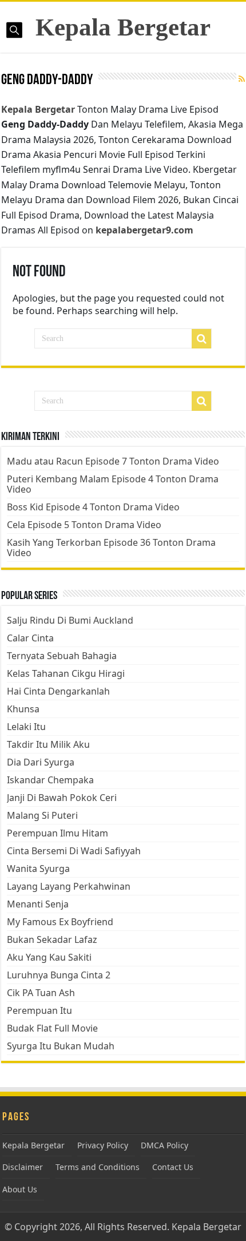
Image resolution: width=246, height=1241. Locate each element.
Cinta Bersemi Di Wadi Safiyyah (74, 850)
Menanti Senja (38, 904)
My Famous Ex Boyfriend (60, 921)
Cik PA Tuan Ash (41, 992)
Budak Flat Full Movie (52, 1028)
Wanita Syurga (38, 868)
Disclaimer (22, 1166)
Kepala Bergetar (123, 27)
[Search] (201, 338)
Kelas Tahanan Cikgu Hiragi (66, 673)
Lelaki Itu (26, 726)
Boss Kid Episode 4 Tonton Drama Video (93, 507)
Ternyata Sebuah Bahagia (62, 655)
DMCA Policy (164, 1145)
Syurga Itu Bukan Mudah (60, 1046)
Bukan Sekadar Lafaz (52, 939)
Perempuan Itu (39, 1010)
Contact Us (172, 1166)
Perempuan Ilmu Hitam (57, 833)
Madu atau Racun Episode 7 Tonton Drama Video (113, 461)
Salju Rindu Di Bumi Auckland (70, 620)
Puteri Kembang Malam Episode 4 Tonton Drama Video (113, 484)
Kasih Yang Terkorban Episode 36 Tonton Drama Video (111, 547)
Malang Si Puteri (42, 815)
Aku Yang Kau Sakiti (49, 957)
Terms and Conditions (97, 1166)
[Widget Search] (201, 401)
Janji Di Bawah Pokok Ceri (62, 797)
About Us (19, 1189)
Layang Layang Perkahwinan (68, 886)
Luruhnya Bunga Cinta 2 (58, 975)
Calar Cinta (30, 638)
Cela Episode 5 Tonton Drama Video (84, 524)
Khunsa (23, 709)
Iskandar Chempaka (50, 780)
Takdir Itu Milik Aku (48, 744)
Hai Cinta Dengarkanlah (58, 691)
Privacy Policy (102, 1145)
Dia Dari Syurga (40, 762)
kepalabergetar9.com (144, 230)
